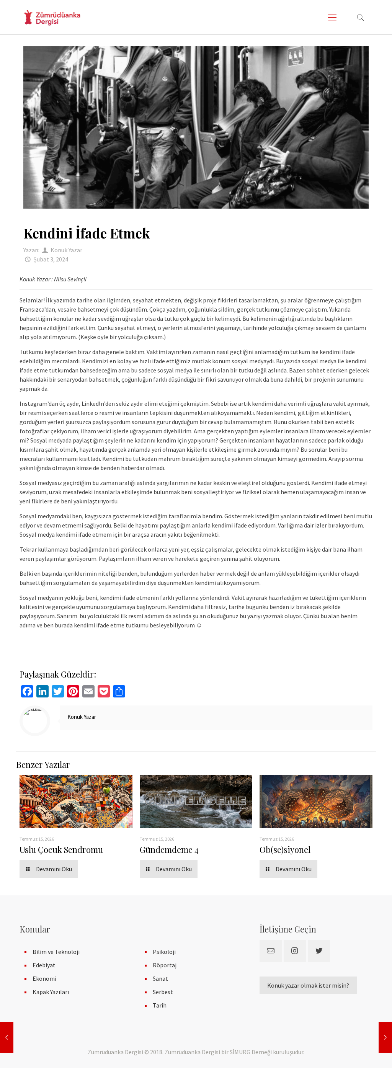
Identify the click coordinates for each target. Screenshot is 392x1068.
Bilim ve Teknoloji (56, 951)
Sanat (160, 978)
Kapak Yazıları (51, 992)
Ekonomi (44, 978)
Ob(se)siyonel (285, 849)
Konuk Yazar (66, 250)
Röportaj (164, 965)
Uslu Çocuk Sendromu (61, 849)
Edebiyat (44, 965)
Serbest (163, 992)
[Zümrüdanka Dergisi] (52, 17)
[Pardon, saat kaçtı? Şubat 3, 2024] (385, 1037)
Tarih (160, 1005)
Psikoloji (164, 951)
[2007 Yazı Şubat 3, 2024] (6, 1037)
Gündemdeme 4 (169, 849)
